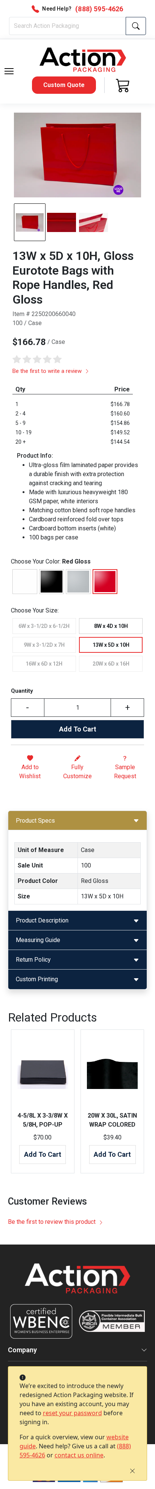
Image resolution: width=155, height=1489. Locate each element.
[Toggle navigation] (9, 71)
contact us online (79, 1455)
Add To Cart (77, 729)
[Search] (136, 26)
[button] (9, 71)
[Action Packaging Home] (77, 1283)
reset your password (72, 1413)
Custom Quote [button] (64, 85)
